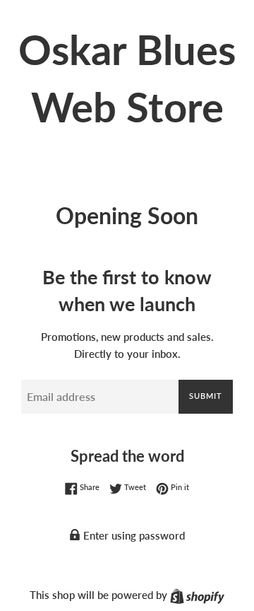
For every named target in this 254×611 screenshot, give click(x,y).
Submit (205, 395)
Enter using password (132, 535)
